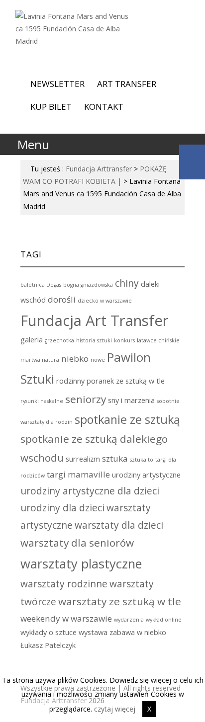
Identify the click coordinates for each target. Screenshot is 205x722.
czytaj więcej (114, 709)
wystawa (93, 632)
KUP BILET (51, 106)
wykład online (164, 619)
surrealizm (83, 459)
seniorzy (85, 399)
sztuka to (141, 459)
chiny (127, 283)
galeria (31, 339)
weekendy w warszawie (66, 618)
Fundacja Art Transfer (94, 320)
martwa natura (39, 359)
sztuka (115, 458)
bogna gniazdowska (88, 284)
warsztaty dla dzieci (119, 525)
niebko (75, 358)
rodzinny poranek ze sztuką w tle (110, 381)
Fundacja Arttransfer (99, 168)
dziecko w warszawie (105, 300)
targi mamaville (78, 474)
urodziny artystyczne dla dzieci (89, 490)
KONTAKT (103, 106)
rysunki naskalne (41, 401)
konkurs (124, 340)
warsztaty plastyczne (81, 563)
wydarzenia (129, 619)
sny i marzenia (131, 400)
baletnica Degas (40, 284)
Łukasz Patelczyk (48, 645)
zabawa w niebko (137, 632)
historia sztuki (94, 340)
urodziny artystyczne (146, 475)
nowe (98, 359)
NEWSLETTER (57, 83)
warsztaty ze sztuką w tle (119, 601)
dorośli (62, 299)
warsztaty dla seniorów (77, 543)
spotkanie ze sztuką (127, 419)
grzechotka (59, 340)
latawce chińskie (158, 340)
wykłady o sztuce (48, 632)
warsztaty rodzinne (63, 583)
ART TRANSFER (126, 83)
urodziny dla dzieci (62, 507)
